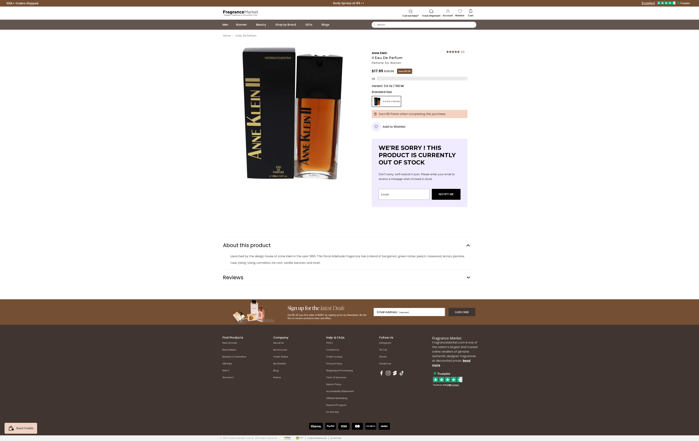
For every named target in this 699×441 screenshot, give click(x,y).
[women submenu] (250, 24)
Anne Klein (379, 53)
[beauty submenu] (269, 24)
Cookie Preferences (317, 438)
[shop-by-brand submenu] (299, 24)
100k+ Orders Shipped (22, 3)
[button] (471, 13)
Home (227, 35)
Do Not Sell (335, 438)
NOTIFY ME (446, 194)
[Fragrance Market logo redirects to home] (240, 13)
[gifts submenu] (316, 24)
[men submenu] (232, 24)
